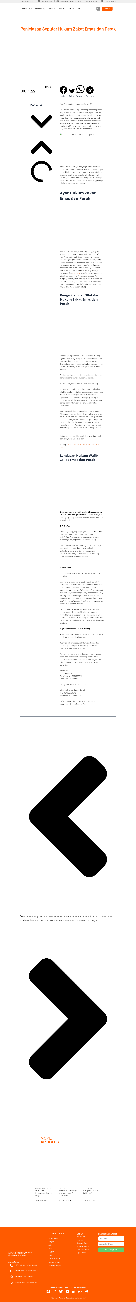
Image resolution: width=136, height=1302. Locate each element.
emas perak (76, 273)
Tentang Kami (53, 1238)
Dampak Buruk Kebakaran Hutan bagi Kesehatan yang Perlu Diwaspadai (68, 1192)
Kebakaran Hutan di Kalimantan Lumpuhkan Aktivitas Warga (43, 1192)
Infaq (50, 1248)
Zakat (50, 1245)
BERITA (51, 1252)
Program (51, 1242)
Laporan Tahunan (54, 1262)
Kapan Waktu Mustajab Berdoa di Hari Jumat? (90, 1190)
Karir (50, 1255)
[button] (98, 9)
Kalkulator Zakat (54, 1259)
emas (89, 531)
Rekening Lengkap (54, 1265)
